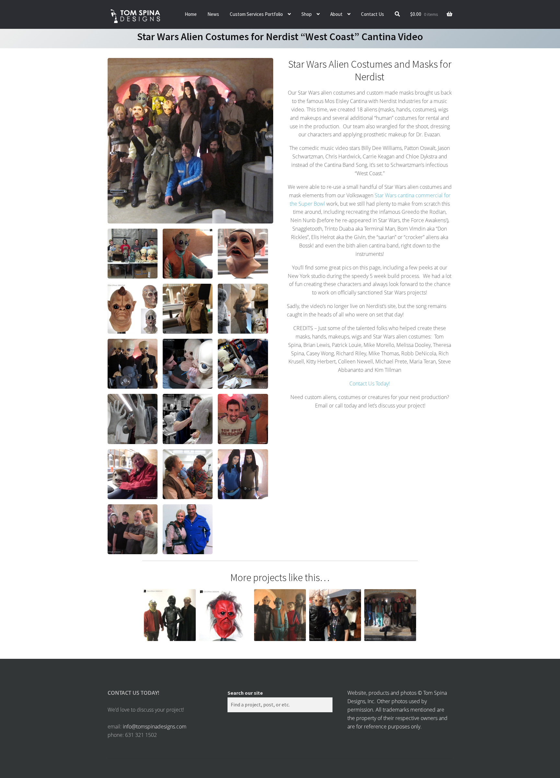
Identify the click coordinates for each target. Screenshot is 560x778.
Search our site (245, 693)
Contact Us (372, 14)
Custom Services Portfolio (256, 14)
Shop (306, 14)
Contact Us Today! (369, 383)
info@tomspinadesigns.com (154, 726)
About (336, 14)
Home (191, 14)
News (213, 14)
